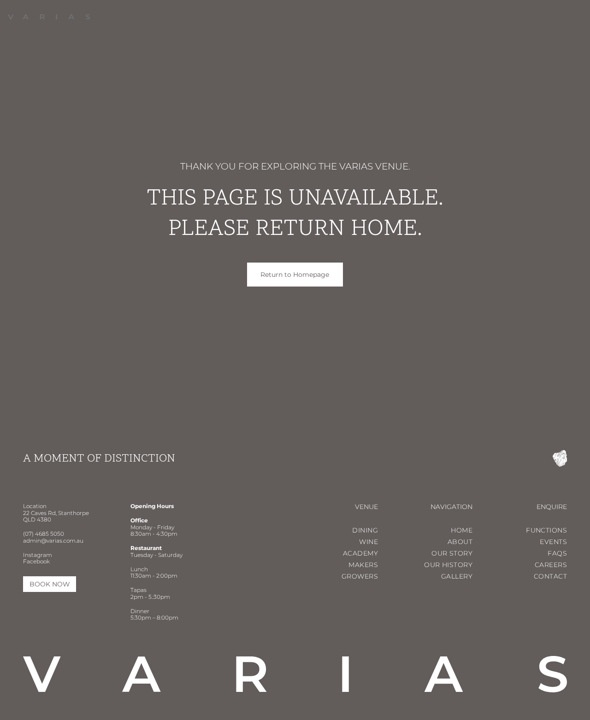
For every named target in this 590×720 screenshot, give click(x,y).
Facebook (36, 561)
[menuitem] (352, 19)
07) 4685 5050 (44, 533)
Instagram (37, 554)
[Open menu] (567, 19)
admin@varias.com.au (53, 540)
